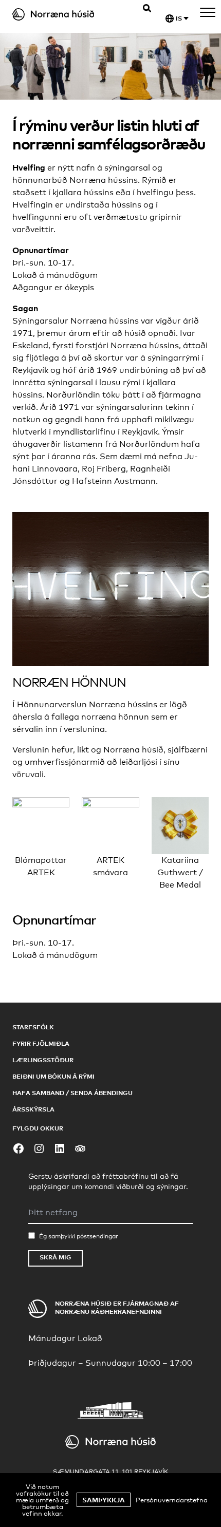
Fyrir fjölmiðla (40, 1043)
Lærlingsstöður (42, 1060)
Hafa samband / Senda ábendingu (72, 1093)
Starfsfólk (33, 1027)
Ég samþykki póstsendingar (78, 1236)
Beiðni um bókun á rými (53, 1076)
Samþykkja (103, 1500)
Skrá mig (55, 1257)
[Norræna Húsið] (64, 14)
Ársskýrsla (33, 1109)
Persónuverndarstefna (172, 1500)
